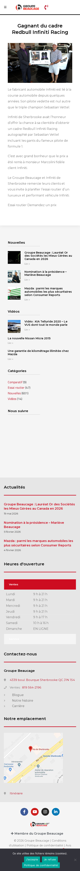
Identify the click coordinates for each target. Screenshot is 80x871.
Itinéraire (16, 793)
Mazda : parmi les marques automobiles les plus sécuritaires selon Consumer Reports (48, 292)
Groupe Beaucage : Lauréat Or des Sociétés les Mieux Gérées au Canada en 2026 (48, 256)
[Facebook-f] (24, 812)
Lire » (27, 264)
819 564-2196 (31, 687)
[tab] (40, 834)
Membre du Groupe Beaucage (39, 833)
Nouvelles (14, 393)
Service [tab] (14, 638)
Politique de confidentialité (45, 845)
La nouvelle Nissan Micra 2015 (29, 338)
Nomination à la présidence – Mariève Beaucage (45, 273)
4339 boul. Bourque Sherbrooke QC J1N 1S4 (42, 680)
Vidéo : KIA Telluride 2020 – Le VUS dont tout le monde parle (45, 323)
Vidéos (12, 398)
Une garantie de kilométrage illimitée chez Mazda (38, 352)
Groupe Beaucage (19, 671)
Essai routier (16, 387)
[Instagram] (45, 812)
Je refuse (50, 859)
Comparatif (15, 382)
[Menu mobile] (5, 7)
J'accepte (32, 859)
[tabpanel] (40, 612)
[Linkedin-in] (56, 812)
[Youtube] (35, 812)
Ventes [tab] (13, 584)
